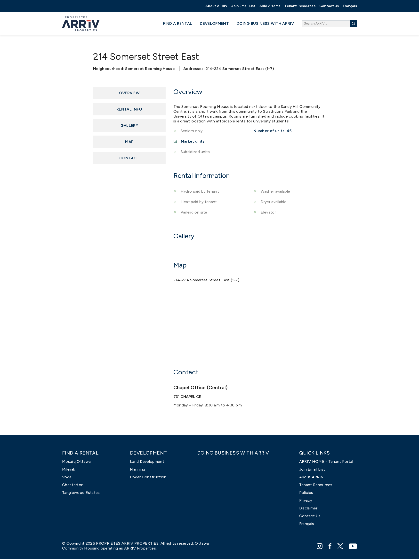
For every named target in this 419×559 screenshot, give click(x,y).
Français (350, 6)
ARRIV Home (270, 6)
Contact (129, 158)
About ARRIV (216, 6)
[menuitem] (216, 6)
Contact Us (329, 6)
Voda (66, 477)
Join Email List (243, 6)
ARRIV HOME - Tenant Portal (326, 461)
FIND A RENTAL (177, 23)
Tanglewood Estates (81, 492)
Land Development (147, 461)
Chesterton (72, 484)
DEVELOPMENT (214, 23)
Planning (137, 469)
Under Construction (148, 477)
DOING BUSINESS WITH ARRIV (265, 23)
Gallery (129, 125)
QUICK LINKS (314, 453)
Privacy (305, 500)
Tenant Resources (299, 6)
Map (129, 141)
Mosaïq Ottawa (76, 461)
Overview (129, 93)
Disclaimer (308, 508)
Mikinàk (68, 469)
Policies (306, 492)
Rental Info (129, 109)
